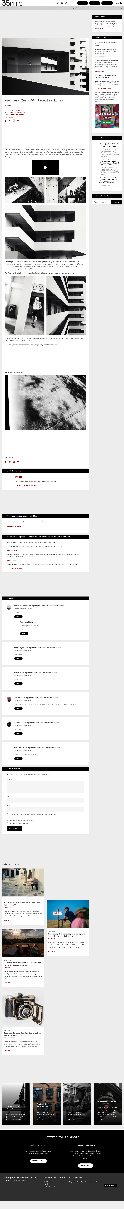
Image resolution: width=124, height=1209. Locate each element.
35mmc (4, 8)
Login (117, 3)
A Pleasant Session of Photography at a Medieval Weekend (108, 180)
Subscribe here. (12, 550)
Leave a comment (10, 115)
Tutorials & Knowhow (55, 8)
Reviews (17, 8)
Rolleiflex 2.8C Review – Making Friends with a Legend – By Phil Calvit (109, 162)
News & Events (90, 8)
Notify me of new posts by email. (18, 823)
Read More (7, 920)
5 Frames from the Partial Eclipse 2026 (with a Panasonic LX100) (23, 964)
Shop (104, 8)
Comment (10, 779)
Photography (74, 8)
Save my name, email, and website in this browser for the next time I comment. (35, 814)
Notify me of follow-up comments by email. (21, 820)
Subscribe (95, 3)
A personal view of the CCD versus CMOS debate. (109, 145)
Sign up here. (11, 560)
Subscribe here (38, 1161)
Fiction (17, 110)
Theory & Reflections (34, 8)
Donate (107, 3)
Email (9, 805)
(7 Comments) (20, 115)
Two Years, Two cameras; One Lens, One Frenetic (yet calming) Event (66, 935)
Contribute (82, 3)
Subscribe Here (110, 1185)
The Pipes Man (21, 112)
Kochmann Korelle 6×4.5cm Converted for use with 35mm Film (23, 1034)
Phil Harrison (105, 178)
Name (9, 796)
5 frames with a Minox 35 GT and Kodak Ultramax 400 (22, 904)
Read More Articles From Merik (26, 486)
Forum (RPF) (118, 8)
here (101, 28)
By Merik (8, 105)
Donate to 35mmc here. (15, 568)
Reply (18, 616)
